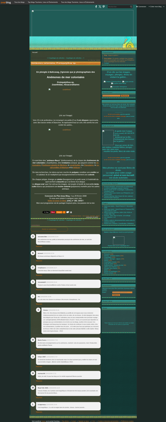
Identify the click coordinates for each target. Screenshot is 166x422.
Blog (105, 55)
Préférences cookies (127, 421)
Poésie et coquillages (110, 271)
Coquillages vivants (110, 262)
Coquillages (108, 257)
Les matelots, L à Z (110, 217)
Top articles (65, 421)
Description (108, 58)
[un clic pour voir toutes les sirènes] (118, 83)
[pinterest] (103, 6)
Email (104, 292)
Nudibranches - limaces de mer (113, 265)
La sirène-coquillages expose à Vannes (116, 188)
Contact (106, 63)
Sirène (106, 260)
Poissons (107, 254)
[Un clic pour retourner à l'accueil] (127, 81)
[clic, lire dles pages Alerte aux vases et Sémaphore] (118, 87)
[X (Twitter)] (99, 6)
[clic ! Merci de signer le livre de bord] (112, 81)
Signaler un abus (83, 421)
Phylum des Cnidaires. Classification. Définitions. (119, 223)
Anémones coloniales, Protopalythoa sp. (53, 63)
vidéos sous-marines (110, 267)
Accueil (34, 52)
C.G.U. (94, 421)
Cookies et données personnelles (108, 421)
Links (105, 219)
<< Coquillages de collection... (56, 58)
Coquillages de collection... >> (75, 58)
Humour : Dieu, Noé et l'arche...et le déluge (117, 215)
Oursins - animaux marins (112, 256)
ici (114, 232)
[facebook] (96, 6)
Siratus (43, 421)
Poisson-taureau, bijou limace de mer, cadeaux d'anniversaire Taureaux (118, 196)
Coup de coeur (108, 263)
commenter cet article (92, 217)
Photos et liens (108, 273)
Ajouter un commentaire (49, 229)
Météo (106, 270)
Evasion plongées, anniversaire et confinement (118, 186)
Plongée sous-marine (110, 268)
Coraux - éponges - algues (92, 216)
